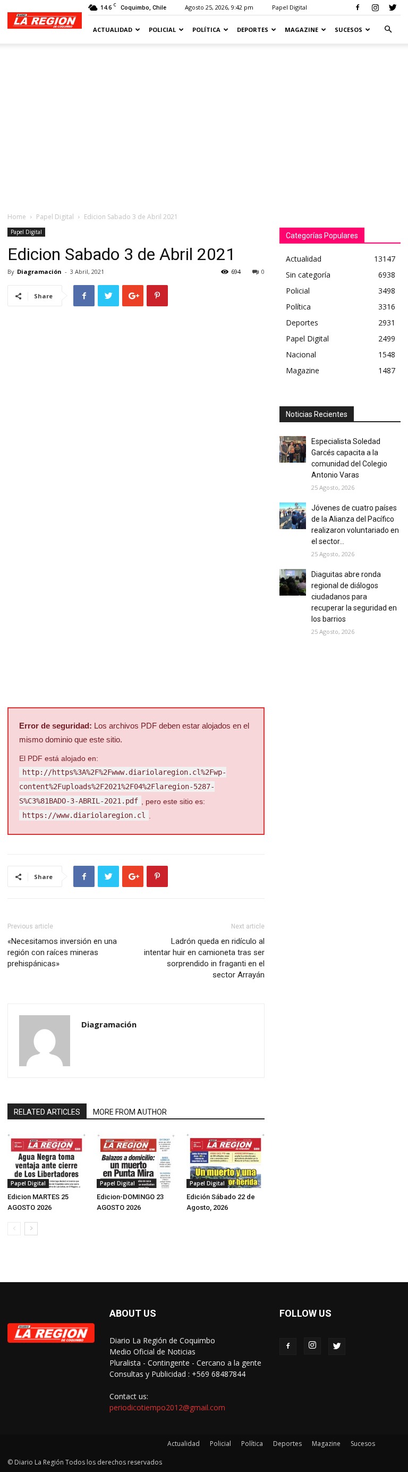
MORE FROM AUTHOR (130, 1112)
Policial (162, 30)
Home (16, 216)
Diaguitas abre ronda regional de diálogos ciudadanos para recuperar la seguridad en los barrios (354, 596)
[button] (388, 29)
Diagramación (39, 271)
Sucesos (348, 30)
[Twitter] (393, 7)
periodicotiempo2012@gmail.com (167, 1407)
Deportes (252, 30)
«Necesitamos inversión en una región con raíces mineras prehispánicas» (62, 952)
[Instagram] (375, 7)
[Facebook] (358, 7)
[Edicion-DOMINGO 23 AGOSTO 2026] (136, 1160)
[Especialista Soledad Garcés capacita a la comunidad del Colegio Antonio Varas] (292, 449)
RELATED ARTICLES (47, 1112)
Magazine (301, 30)
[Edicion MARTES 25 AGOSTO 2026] (46, 1160)
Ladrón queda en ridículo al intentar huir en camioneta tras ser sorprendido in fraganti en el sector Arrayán (204, 958)
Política (206, 30)
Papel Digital (289, 7)
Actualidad (112, 30)
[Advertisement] (204, 123)
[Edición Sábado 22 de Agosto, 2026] (225, 1160)
